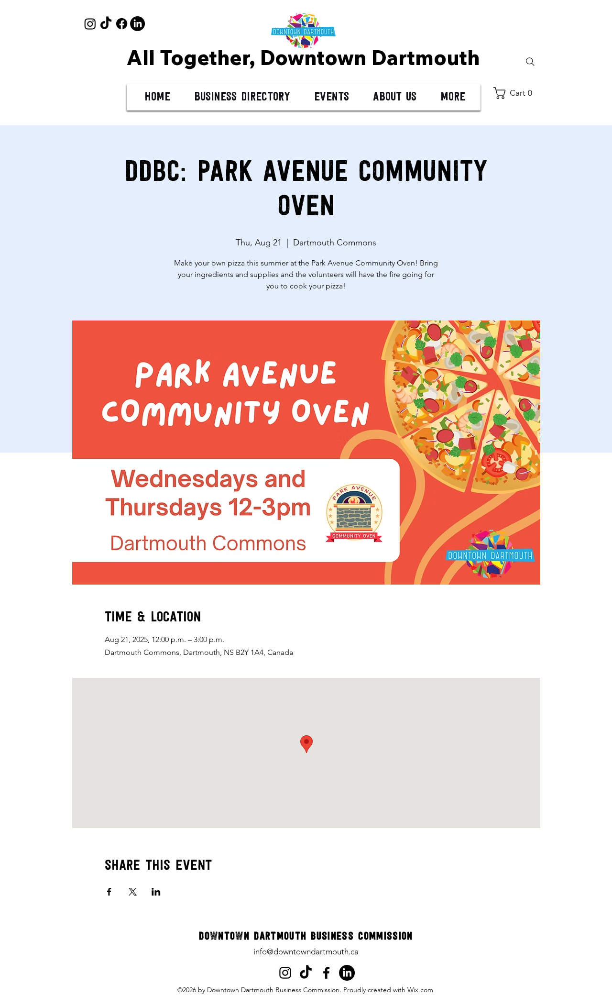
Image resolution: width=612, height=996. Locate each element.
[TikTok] (105, 23)
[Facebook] (121, 23)
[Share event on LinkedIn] (156, 892)
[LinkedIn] (137, 23)
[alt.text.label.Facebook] (326, 973)
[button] (516, 93)
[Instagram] (90, 23)
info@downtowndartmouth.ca (306, 951)
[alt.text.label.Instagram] (285, 973)
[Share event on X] (132, 892)
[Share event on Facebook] (109, 892)
